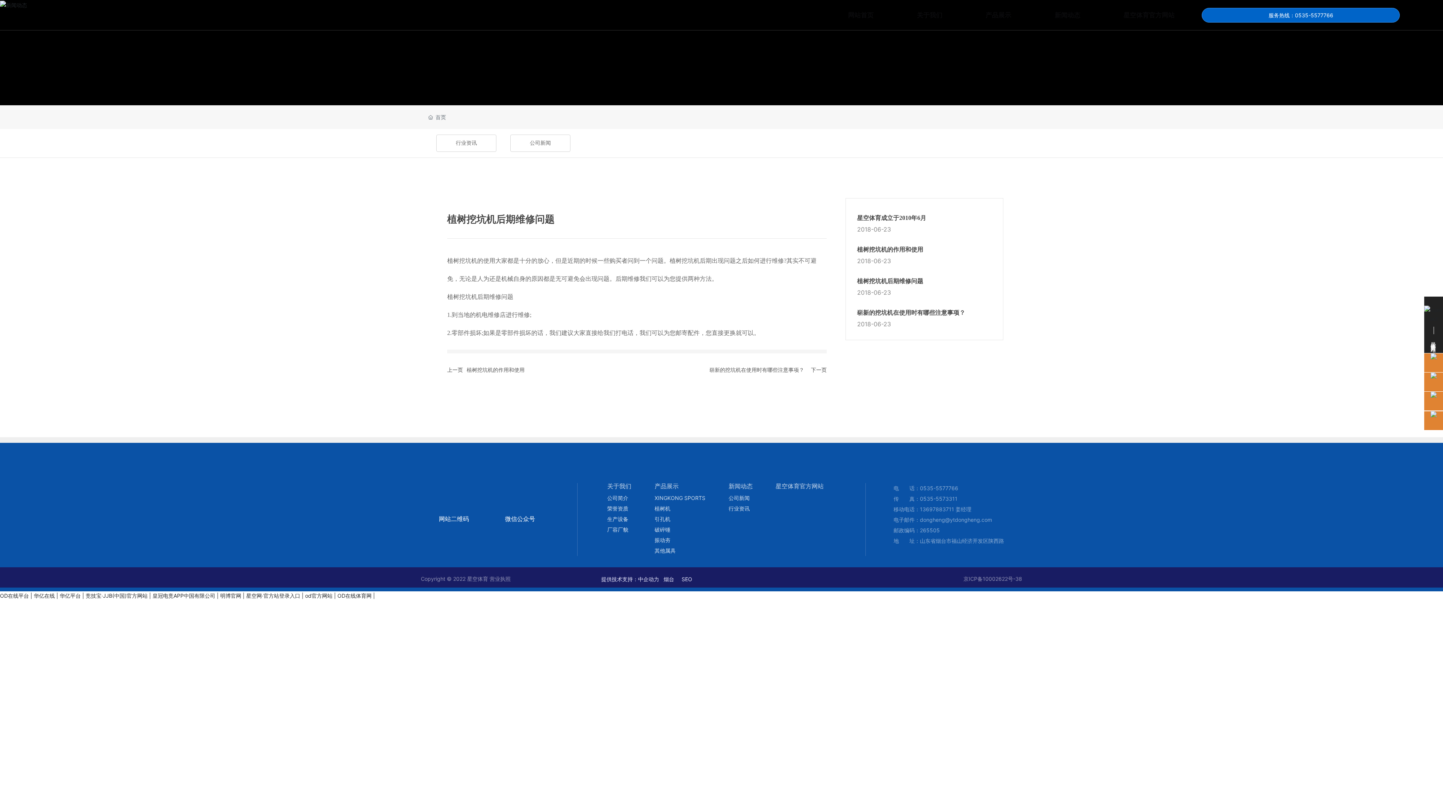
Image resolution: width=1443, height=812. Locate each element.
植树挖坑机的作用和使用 (496, 370)
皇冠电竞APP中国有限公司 (184, 595)
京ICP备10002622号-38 (993, 579)
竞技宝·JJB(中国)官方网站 (117, 595)
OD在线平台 (14, 595)
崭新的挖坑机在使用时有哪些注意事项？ (756, 370)
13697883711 (937, 509)
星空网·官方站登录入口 (273, 595)
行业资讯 (466, 143)
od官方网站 (319, 595)
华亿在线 (44, 595)
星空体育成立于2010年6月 (891, 218)
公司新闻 (540, 143)
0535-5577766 (939, 488)
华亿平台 (70, 595)
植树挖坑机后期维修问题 (890, 281)
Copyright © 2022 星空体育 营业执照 (466, 579)
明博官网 (230, 595)
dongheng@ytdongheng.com (956, 520)
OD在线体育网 (354, 595)
